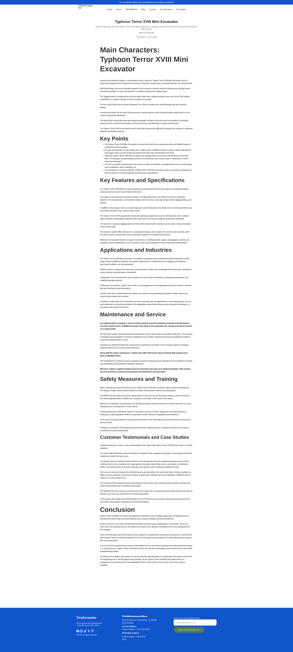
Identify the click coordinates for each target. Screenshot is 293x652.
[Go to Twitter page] (88, 631)
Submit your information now (189, 630)
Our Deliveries (166, 9)
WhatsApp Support (130, 633)
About (118, 9)
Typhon (107, 97)
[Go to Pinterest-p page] (92, 631)
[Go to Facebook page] (77, 631)
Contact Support (129, 626)
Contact (152, 9)
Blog (143, 9)
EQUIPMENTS (131, 9)
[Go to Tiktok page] (85, 631)
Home (109, 9)
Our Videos (181, 9)
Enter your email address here (187, 618)
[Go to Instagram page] (81, 631)
